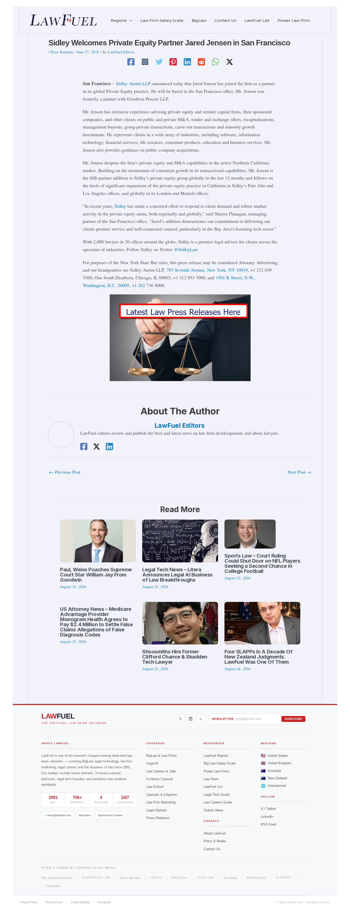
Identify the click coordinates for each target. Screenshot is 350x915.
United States (274, 755)
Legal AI (152, 763)
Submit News (213, 810)
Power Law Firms (216, 771)
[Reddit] (201, 61)
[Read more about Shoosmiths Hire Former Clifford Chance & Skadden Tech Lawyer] (180, 622)
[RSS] (201, 719)
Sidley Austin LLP (133, 83)
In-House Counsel (159, 779)
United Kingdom (276, 763)
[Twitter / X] (229, 61)
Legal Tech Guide (217, 795)
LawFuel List (213, 787)
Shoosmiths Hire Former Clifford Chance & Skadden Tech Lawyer (174, 657)
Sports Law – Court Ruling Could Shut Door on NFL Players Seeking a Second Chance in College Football (262, 563)
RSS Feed (268, 824)
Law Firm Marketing (161, 802)
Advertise (84, 815)
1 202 (140, 285)
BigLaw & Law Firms (161, 756)
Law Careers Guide (218, 802)
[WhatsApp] (215, 61)
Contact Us (212, 849)
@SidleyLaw (186, 249)
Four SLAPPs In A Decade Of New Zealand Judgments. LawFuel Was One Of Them (258, 657)
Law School (154, 787)
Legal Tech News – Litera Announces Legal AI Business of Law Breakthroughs (177, 574)
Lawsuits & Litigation (161, 795)
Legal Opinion (156, 810)
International (273, 786)
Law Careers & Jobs (161, 771)
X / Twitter (268, 809)
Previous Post (64, 472)
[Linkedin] (187, 61)
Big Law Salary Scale (219, 763)
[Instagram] (145, 61)
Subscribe (293, 718)
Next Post (299, 472)
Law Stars (211, 779)
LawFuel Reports (216, 756)
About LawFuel (215, 833)
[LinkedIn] (191, 719)
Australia (271, 771)
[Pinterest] (173, 61)
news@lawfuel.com (59, 815)
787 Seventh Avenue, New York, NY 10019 (207, 270)
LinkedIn (267, 817)
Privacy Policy (29, 902)
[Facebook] (131, 61)
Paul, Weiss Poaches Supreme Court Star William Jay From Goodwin (96, 574)
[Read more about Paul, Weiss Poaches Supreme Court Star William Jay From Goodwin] (98, 540)
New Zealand (274, 778)
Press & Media (215, 841)
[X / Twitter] (180, 719)
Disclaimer (104, 902)
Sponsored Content (110, 815)
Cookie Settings (80, 902)
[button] (129, 20)
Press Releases (62, 51)
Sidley (120, 206)
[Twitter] (159, 61)
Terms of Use (54, 902)
